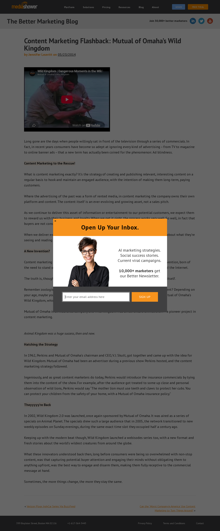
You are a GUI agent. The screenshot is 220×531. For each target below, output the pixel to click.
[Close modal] (55, 221)
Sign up (144, 297)
